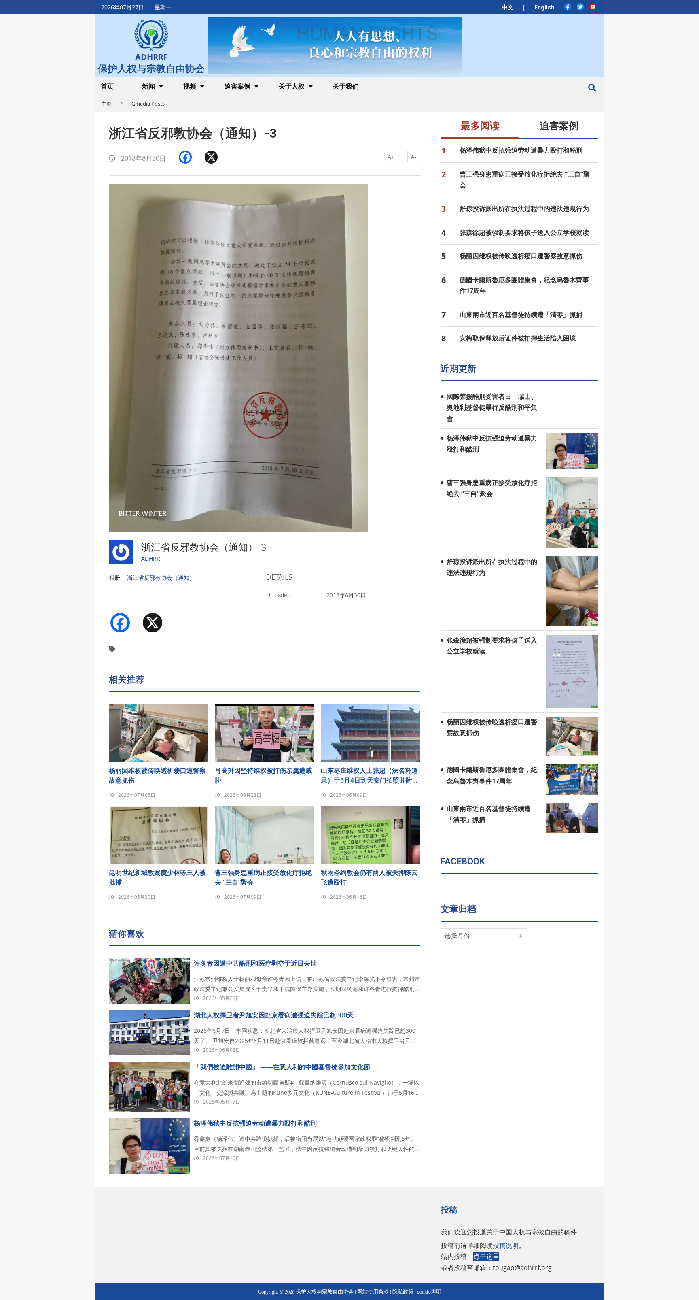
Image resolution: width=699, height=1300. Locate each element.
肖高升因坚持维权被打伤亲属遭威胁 (263, 775)
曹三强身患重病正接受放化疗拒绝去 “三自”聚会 (263, 877)
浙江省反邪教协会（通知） (161, 577)
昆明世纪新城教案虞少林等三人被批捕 (157, 877)
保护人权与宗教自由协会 (151, 67)
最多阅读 (480, 126)
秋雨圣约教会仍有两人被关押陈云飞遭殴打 (369, 877)
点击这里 (486, 1256)
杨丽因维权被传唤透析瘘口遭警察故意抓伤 (157, 775)
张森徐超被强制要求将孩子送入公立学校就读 (524, 232)
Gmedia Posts (148, 103)
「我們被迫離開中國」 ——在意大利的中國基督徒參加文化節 (282, 1066)
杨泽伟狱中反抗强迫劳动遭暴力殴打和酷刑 (255, 1123)
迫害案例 (559, 126)
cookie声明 (429, 1291)
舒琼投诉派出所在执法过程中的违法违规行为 (524, 208)
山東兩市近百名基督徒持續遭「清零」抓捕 (521, 314)
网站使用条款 (373, 1291)
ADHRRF (152, 558)
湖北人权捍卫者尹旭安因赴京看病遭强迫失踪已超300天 (274, 1015)
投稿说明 (506, 1245)
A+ (391, 157)
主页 (106, 103)
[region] (334, 45)
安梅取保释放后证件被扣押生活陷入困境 (518, 338)
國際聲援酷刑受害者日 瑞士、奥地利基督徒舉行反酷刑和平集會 (492, 407)
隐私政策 (402, 1291)
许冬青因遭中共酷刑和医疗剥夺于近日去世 (255, 963)
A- (414, 157)
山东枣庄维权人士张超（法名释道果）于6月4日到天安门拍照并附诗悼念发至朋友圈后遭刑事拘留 (370, 775)
